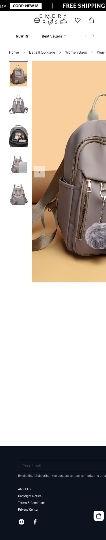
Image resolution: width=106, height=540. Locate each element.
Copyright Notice (30, 496)
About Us (24, 489)
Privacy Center (28, 510)
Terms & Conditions (32, 503)
